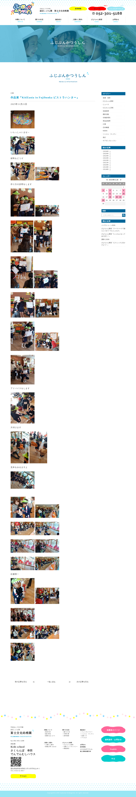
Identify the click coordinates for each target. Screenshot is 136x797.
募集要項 (66, 748)
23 (103, 200)
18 (110, 197)
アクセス (84, 737)
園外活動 (106, 114)
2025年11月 (114, 180)
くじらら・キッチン (109, 134)
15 (123, 194)
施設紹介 (83, 730)
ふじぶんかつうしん (86, 749)
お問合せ (83, 744)
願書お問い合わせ (50, 746)
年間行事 (66, 734)
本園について (48, 730)
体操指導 (106, 111)
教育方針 (48, 732)
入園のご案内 (48, 742)
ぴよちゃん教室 (108, 101)
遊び (104, 137)
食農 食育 (106, 98)
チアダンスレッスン (109, 140)
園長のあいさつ (50, 735)
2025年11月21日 (19, 104)
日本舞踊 (106, 127)
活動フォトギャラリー (71, 746)
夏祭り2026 (105, 239)
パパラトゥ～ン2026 (108, 225)
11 (110, 194)
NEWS (105, 131)
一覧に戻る (51, 682)
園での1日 (67, 732)
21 (120, 197)
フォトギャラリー (87, 732)
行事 (12, 93)
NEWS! (106, 5)
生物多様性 (106, 117)
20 (117, 197)
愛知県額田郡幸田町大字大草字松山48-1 (25, 768)
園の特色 (48, 734)
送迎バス (84, 735)
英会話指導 (106, 121)
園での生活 (65, 730)
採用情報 (83, 747)
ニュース (106, 104)
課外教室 (66, 735)
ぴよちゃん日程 (108, 108)
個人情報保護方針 (85, 751)
